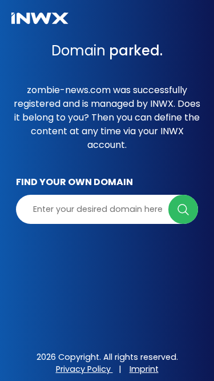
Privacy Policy (84, 369)
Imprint (144, 369)
